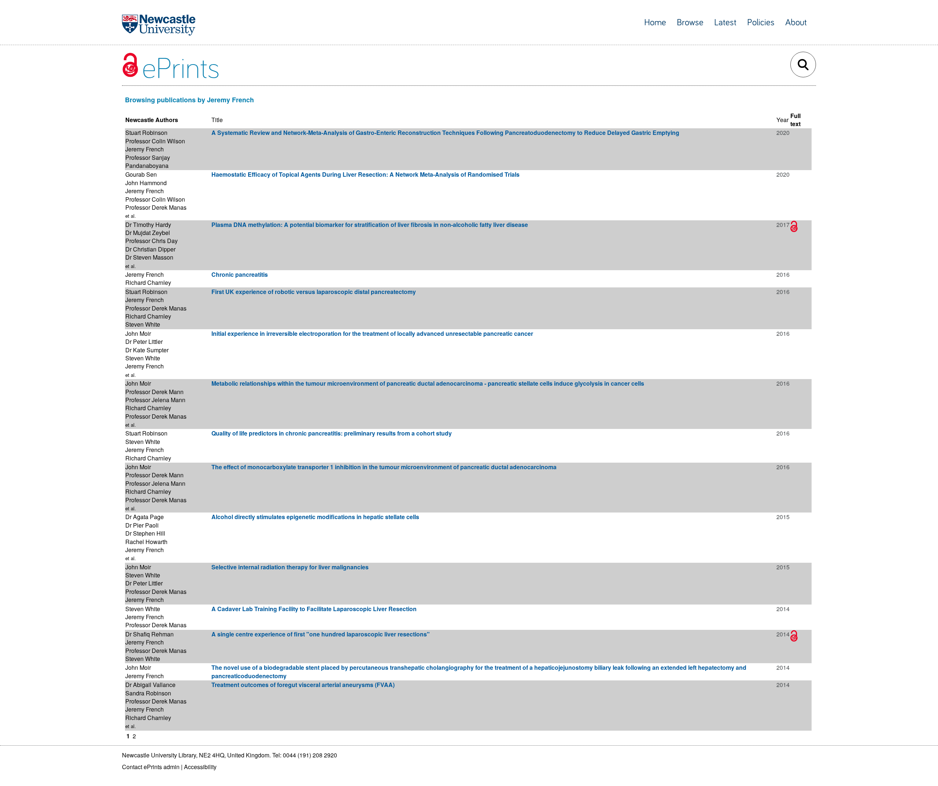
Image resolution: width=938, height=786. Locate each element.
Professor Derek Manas (156, 207)
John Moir (138, 333)
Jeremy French (144, 149)
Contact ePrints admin (151, 767)
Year (782, 119)
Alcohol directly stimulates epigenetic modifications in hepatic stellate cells (315, 517)
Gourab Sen (141, 174)
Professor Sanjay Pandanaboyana (147, 161)
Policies (761, 22)
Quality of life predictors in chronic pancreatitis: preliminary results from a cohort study (331, 433)
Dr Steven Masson (149, 257)
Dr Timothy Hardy (148, 224)
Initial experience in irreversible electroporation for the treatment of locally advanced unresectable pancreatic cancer (372, 333)
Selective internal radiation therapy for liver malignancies (290, 567)
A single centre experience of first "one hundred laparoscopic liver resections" (320, 634)
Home (655, 22)
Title (217, 119)
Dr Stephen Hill (145, 533)
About (796, 22)
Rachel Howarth (146, 541)
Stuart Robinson (146, 132)
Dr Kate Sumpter (147, 350)
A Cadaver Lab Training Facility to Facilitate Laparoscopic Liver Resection (314, 609)
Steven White (142, 324)
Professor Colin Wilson (155, 141)
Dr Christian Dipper (150, 249)
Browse (690, 22)
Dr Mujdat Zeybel (147, 232)
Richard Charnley (148, 282)
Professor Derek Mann (154, 392)
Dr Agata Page (144, 517)
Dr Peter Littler (144, 341)
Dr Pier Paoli (142, 525)
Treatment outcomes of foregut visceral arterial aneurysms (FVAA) (303, 684)
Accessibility (200, 767)
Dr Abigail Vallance (150, 684)
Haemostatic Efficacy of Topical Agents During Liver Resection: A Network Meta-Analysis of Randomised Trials (365, 174)
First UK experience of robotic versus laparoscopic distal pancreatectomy (313, 291)
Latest (725, 22)
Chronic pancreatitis (239, 274)
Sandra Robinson (148, 693)
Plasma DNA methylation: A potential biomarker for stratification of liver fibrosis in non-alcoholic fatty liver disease (369, 224)
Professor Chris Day (151, 240)
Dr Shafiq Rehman (149, 634)
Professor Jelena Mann (155, 400)
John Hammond (146, 183)
